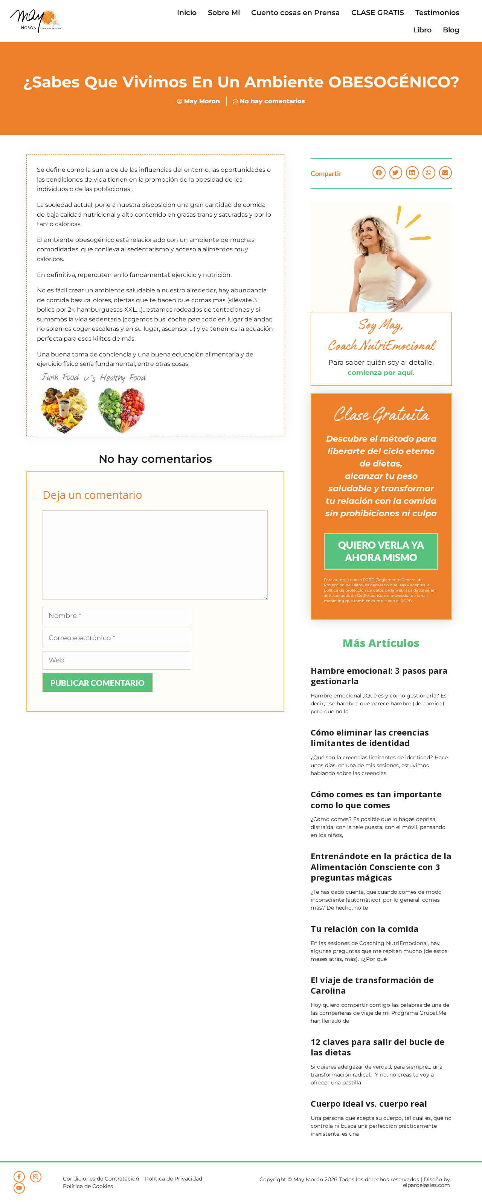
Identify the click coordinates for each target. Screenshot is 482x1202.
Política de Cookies (88, 1186)
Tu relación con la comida (365, 928)
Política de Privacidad (173, 1178)
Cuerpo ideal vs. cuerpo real (369, 1103)
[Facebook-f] (19, 1176)
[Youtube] (19, 1188)
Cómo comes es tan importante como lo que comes (376, 799)
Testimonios (437, 12)
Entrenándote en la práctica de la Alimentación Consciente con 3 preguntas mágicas (381, 866)
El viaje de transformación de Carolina (372, 985)
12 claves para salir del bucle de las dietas (377, 1047)
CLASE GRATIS (377, 12)
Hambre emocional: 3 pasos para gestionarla (379, 676)
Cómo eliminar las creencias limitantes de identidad (370, 737)
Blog (451, 29)
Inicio (187, 12)
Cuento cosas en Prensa (295, 12)
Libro (422, 29)
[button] (378, 172)
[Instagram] (35, 1176)
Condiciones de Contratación (101, 1178)
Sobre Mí (224, 12)
